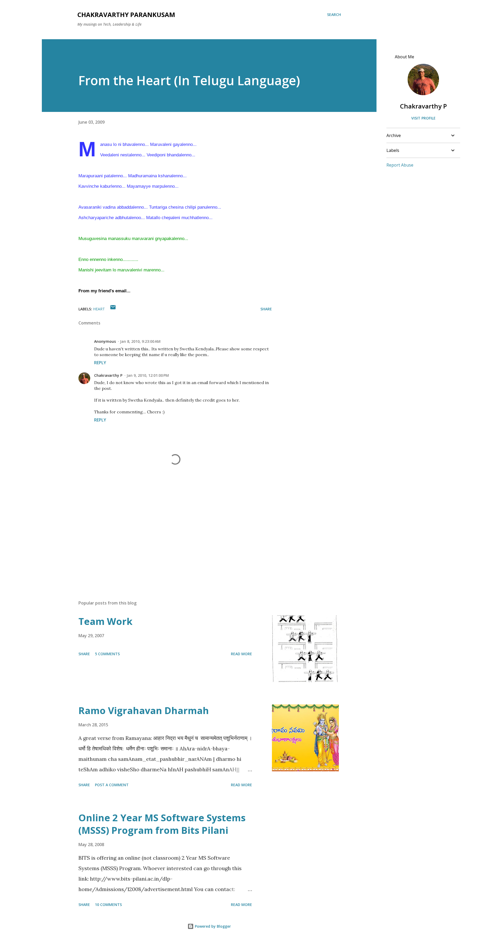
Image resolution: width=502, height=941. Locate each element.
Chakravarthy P (108, 375)
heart (99, 308)
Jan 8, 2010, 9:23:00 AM (140, 341)
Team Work (105, 621)
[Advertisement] (166, 535)
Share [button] (266, 308)
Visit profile (423, 118)
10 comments (108, 904)
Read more (241, 653)
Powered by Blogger (212, 926)
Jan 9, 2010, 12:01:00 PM (148, 375)
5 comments (107, 653)
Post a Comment (112, 784)
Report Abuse (399, 165)
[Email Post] (113, 308)
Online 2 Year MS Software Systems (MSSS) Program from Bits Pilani (162, 824)
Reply (100, 363)
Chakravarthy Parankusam (126, 14)
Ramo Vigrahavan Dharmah (143, 710)
